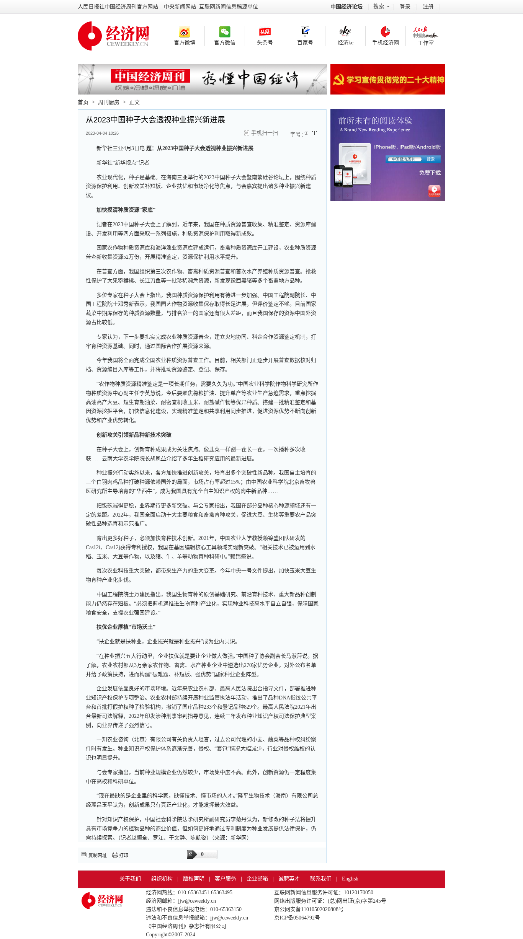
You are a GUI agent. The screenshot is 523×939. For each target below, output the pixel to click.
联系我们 (321, 879)
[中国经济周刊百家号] (305, 31)
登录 (405, 7)
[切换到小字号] (306, 134)
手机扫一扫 (264, 133)
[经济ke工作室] (426, 32)
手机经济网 (385, 43)
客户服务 (225, 879)
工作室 (426, 43)
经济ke (345, 43)
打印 (123, 855)
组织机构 (162, 879)
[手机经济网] (385, 31)
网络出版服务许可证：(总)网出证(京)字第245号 (330, 901)
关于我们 (130, 879)
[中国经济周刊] (102, 897)
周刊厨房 (108, 102)
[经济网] (113, 27)
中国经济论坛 (346, 7)
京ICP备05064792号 (297, 918)
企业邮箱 (257, 879)
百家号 (305, 43)
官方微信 (224, 43)
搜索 (378, 6)
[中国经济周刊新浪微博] (184, 31)
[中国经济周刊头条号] (265, 31)
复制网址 (97, 855)
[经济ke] (345, 31)
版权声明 (193, 879)
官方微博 (184, 43)
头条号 (265, 43)
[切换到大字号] (314, 133)
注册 (428, 7)
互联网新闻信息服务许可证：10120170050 (323, 892)
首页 (83, 102)
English (350, 879)
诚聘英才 (289, 879)
